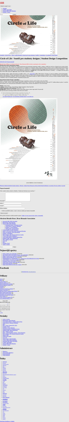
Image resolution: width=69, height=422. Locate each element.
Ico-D (4, 383)
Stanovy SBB (6, 335)
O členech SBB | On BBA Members (10, 229)
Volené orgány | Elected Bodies (12, 228)
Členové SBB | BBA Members (9, 11)
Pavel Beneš (6, 397)
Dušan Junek (5, 373)
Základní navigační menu (5, 6)
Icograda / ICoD (6, 243)
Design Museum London (5, 285)
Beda (1, 280)
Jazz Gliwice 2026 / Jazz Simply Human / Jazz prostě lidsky (15, 254)
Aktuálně (5, 8)
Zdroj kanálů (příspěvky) (8, 352)
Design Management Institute (6, 283)
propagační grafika (6, 403)
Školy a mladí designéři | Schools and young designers (23, 55)
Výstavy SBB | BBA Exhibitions (10, 236)
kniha (3, 391)
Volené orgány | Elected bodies (9, 338)
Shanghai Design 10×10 (6, 407)
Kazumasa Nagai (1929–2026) (9, 261)
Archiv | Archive (6, 244)
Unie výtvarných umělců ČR (6, 297)
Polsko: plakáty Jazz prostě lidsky (10, 253)
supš (3, 411)
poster (5, 401)
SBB (2, 2)
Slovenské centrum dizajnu (5, 293)
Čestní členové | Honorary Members (13, 226)
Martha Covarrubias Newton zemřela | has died (51, 185)
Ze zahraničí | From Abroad (51, 55)
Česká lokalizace (6, 355)
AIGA (1, 279)
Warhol (4, 416)
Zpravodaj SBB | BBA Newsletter (10, 221)
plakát (5, 399)
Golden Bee (4, 377)
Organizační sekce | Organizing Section (13, 225)
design (5, 372)
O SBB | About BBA (7, 9)
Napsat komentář (10, 61)
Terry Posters (3, 296)
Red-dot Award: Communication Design (8, 291)
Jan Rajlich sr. (5, 386)
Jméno (2, 203)
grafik (4, 380)
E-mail (2, 205)
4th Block (5, 361)
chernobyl (4, 369)
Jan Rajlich (5, 385)
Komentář (2, 200)
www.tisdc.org (30, 96)
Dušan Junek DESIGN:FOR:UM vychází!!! (12, 264)
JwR (3, 388)
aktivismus (4, 363)
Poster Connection (4, 290)
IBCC (4, 242)
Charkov (4, 367)
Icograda (2, 286)
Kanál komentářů (6, 354)
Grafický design (6, 378)
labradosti (5, 393)
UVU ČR (5, 240)
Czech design (3, 281)
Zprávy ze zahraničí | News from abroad (11, 232)
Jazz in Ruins (5, 387)
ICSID (1, 287)
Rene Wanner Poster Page (5, 292)
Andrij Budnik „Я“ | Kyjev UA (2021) (11, 259)
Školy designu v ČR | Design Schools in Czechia (13, 234)
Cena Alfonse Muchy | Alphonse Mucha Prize (12, 237)
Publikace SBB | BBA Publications (10, 238)
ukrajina (4, 414)
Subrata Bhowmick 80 (7, 263)
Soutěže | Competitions (40, 55)
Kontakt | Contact (6, 12)
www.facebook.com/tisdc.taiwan (19, 96)
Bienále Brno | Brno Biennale (9, 222)
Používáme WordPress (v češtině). (7, 421)
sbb (6, 61)
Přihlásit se (5, 351)
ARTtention (4, 365)
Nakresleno (4, 396)
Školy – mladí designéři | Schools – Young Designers (14, 332)
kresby (4, 392)
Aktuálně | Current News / (5, 55)
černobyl (4, 419)
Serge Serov (4, 406)
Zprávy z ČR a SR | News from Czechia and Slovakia (14, 231)
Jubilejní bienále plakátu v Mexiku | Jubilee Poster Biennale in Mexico (19, 185)
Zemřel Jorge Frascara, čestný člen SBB (11, 262)
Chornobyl (4, 370)
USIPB (4, 415)
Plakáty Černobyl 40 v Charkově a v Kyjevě (12, 256)
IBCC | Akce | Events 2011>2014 (10, 325)
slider (4, 409)
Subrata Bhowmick (6, 410)
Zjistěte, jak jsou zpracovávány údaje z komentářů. (32, 215)
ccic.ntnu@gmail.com (7, 96)
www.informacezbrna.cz (5, 298)
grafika (4, 381)
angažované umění (6, 364)
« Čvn (1, 312)
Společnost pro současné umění (6, 294)
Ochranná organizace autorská (6, 288)
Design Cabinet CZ (4, 282)
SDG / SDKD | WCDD (8, 239)
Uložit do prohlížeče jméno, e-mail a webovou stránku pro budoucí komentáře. (18, 210)
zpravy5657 (32, 73)
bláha (3, 366)
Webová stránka (3, 208)
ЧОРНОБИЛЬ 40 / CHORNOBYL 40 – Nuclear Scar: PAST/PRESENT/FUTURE (21, 258)
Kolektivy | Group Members (11, 227)
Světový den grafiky (7, 336)
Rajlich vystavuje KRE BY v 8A (10, 257)
